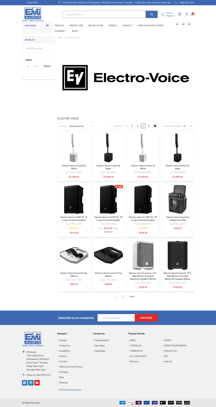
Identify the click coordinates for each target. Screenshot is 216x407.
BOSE (133, 340)
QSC (166, 356)
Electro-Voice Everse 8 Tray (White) (73, 274)
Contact (127, 25)
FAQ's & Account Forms (151, 25)
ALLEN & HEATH (138, 356)
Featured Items (102, 340)
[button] (38, 60)
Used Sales (100, 350)
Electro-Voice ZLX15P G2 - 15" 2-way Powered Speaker (143, 218)
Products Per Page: (172, 126)
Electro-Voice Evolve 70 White (143, 167)
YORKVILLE (136, 345)
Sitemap (63, 382)
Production (76, 25)
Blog (75, 31)
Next (132, 296)
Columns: (118, 125)
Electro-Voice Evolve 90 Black (108, 167)
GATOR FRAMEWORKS (175, 345)
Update (47, 66)
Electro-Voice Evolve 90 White (74, 167)
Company (60, 31)
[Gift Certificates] (181, 14)
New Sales (100, 345)
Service (112, 25)
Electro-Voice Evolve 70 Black (177, 167)
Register (170, 15)
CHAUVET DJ (170, 350)
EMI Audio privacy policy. (70, 389)
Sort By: (63, 126)
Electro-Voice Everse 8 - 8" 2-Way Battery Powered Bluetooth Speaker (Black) (177, 276)
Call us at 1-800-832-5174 (38, 374)
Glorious (134, 361)
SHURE (167, 340)
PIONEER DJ (136, 350)
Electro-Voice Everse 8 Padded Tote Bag (177, 218)
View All (168, 361)
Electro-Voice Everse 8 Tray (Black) (108, 274)
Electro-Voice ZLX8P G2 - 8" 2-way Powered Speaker (73, 218)
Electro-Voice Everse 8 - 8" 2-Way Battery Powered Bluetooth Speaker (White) (143, 276)
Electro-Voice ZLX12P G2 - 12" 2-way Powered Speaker (108, 218)
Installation (95, 25)
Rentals (59, 25)
